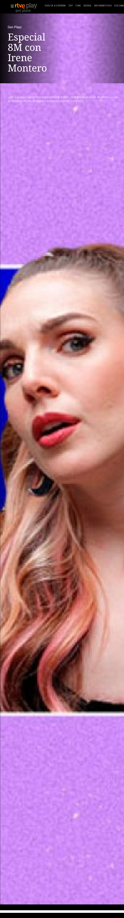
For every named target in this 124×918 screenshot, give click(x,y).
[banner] (29, 6)
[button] (11, 6)
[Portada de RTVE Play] (26, 6)
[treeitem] (55, 6)
